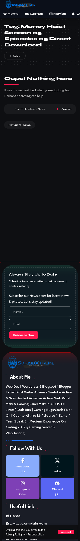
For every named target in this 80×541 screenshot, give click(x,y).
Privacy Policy (14, 534)
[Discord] (57, 488)
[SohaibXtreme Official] (21, 4)
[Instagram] (22, 488)
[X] (57, 466)
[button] (66, 532)
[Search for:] (34, 109)
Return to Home (20, 124)
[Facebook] (22, 466)
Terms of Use (36, 534)
